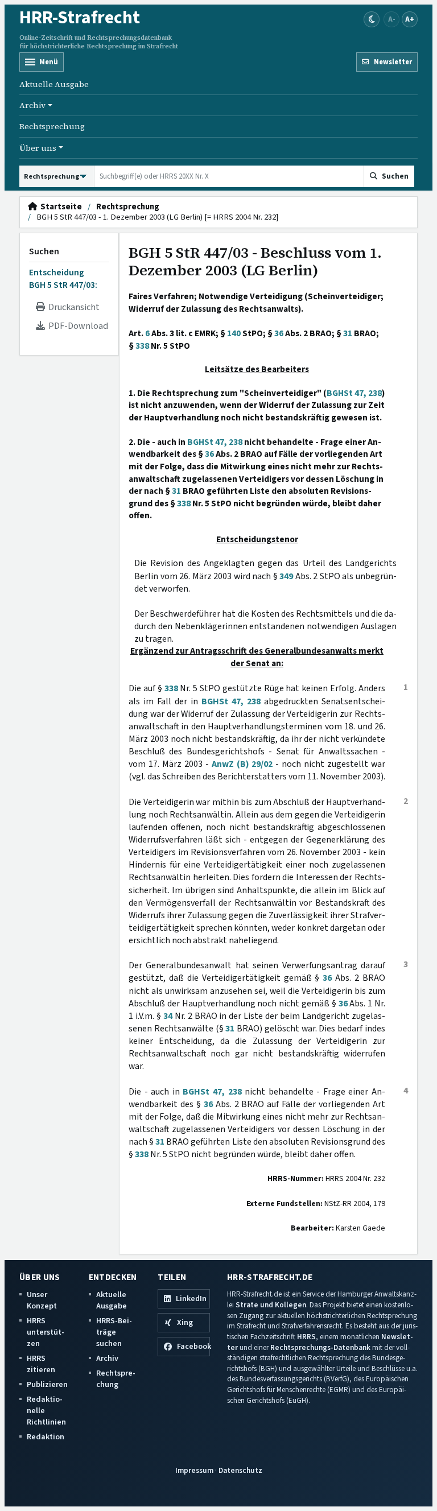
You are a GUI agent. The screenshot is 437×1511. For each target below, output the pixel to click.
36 (278, 333)
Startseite (59, 207)
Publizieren (47, 1384)
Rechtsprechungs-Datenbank (320, 1347)
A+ (409, 19)
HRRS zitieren (41, 1364)
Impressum (194, 1470)
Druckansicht (72, 307)
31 (347, 333)
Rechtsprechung (52, 126)
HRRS (306, 1336)
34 (167, 1016)
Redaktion (45, 1437)
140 (234, 333)
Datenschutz (240, 1470)
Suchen (44, 251)
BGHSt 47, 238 (354, 393)
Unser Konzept (42, 1300)
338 (142, 346)
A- (391, 19)
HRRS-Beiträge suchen (114, 1332)
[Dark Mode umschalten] (372, 19)
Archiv (107, 1358)
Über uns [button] (37, 148)
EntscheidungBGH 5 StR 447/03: (63, 278)
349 (286, 576)
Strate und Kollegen (271, 1304)
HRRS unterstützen (45, 1332)
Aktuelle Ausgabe (54, 84)
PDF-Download (76, 326)
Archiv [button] (32, 105)
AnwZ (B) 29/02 (242, 764)
